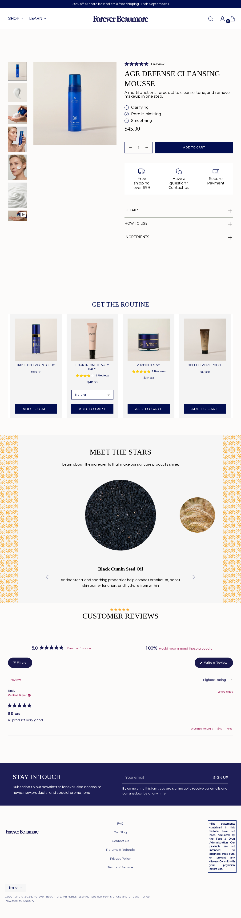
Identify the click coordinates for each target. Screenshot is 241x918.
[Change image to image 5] (17, 167)
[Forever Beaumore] (120, 18)
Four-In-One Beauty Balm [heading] (92, 367)
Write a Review (218, 664)
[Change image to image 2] (17, 92)
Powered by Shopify (20, 900)
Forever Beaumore (47, 896)
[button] (144, 64)
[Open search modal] (210, 19)
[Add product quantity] (130, 147)
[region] (120, 366)
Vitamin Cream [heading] (149, 365)
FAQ (120, 823)
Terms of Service (120, 867)
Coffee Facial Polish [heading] (205, 365)
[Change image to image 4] (17, 139)
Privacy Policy (120, 858)
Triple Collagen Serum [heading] (36, 365)
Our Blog (120, 832)
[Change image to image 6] (17, 195)
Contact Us (120, 841)
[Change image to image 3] (17, 114)
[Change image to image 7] (17, 216)
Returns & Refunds (120, 849)
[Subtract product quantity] (147, 147)
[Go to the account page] (220, 19)
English (13, 887)
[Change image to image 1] (17, 71)
